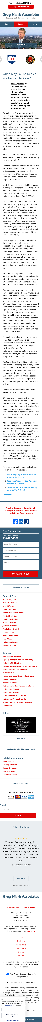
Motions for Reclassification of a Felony (19, 686)
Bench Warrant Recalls (12, 656)
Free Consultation (12, 531)
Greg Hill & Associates (28, 1010)
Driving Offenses (9, 622)
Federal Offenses (9, 645)
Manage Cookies (22, 977)
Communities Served (21, 587)
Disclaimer (21, 941)
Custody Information (11, 765)
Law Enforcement (10, 774)
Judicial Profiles (9, 771)
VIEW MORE (21, 738)
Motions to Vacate (10, 682)
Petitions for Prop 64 (11, 692)
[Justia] (26, 521)
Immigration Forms (10, 679)
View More (21, 878)
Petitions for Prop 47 (11, 689)
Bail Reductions (9, 673)
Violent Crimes (8, 632)
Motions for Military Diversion (15, 699)
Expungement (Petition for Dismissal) (18, 660)
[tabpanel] (21, 851)
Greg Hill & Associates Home (21, 16)
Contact (21, 24)
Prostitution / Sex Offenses (13, 613)
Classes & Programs (10, 768)
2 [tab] (17, 871)
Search (17, 815)
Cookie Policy (33, 974)
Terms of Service (21, 948)
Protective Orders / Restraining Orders (18, 676)
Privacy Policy (21, 945)
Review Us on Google (21, 784)
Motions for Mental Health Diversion (17, 702)
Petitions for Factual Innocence (15, 669)
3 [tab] (21, 871)
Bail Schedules (8, 761)
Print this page (13, 907)
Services (7, 653)
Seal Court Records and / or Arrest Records (20, 666)
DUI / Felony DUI (9, 599)
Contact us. (8, 494)
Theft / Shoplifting (10, 616)
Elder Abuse (7, 639)
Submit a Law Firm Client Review (21, 886)
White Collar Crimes (11, 635)
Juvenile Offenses (10, 626)
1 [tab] (14, 871)
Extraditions (8, 705)
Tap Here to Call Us (21, 7)
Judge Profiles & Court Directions (21, 749)
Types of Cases (10, 596)
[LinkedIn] (21, 521)
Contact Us (21, 956)
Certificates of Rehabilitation (14, 696)
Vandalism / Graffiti (11, 629)
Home (7, 24)
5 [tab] (27, 871)
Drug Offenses (8, 606)
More (35, 24)
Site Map (21, 952)
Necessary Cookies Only (12, 1015)
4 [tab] (24, 871)
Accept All (12, 1010)
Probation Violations (11, 642)
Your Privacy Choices (18, 974)
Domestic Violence (10, 603)
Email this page (29, 907)
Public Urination (9, 609)
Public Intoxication (10, 619)
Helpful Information (13, 758)
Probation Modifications (12, 663)
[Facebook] (15, 521)
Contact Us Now (20, 574)
